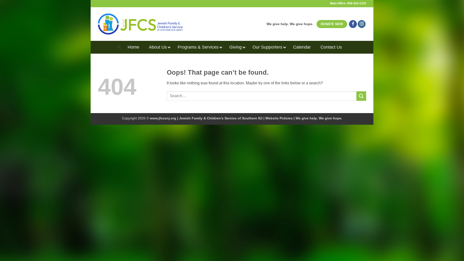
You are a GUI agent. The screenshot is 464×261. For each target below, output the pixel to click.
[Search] (119, 47)
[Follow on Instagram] (362, 24)
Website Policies (279, 118)
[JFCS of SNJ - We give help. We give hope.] (140, 24)
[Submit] (361, 96)
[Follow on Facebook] (353, 24)
